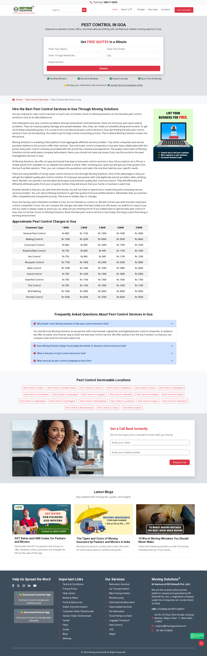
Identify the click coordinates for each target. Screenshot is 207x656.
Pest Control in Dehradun (175, 401)
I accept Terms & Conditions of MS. (126, 85)
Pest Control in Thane (108, 407)
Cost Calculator (184, 10)
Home (115, 9)
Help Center (69, 593)
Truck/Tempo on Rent (120, 615)
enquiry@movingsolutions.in (171, 626)
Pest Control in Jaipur (148, 401)
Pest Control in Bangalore (171, 387)
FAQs (65, 624)
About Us (125, 9)
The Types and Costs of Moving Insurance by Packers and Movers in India (103, 540)
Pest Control (115, 624)
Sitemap (67, 638)
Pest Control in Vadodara (119, 387)
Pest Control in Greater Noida (61, 387)
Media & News (70, 597)
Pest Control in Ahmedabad (93, 401)
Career (66, 620)
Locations (165, 9)
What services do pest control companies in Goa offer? (64, 360)
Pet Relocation (116, 611)
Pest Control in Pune (145, 387)
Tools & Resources (72, 602)
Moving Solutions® (97, 652)
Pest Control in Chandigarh (62, 401)
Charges (141, 9)
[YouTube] (34, 586)
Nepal (112, 633)
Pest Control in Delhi (33, 387)
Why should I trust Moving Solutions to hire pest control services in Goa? (73, 323)
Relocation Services (119, 584)
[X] (18, 586)
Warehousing (116, 597)
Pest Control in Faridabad (36, 394)
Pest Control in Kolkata (147, 394)
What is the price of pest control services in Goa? (61, 353)
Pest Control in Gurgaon (93, 394)
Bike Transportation (119, 593)
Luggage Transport (119, 620)
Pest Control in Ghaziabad (65, 394)
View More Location (132, 407)
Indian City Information (75, 606)
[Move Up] (201, 643)
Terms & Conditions (73, 584)
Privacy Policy (70, 588)
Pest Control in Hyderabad (32, 401)
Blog (65, 633)
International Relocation (122, 602)
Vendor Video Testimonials (77, 615)
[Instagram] (24, 586)
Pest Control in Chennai (91, 387)
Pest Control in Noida (173, 394)
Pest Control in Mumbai (121, 394)
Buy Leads (153, 9)
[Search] (84, 10)
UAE (111, 629)
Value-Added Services (120, 606)
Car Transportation (119, 588)
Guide (66, 629)
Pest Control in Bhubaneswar (79, 407)
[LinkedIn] (29, 586)
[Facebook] (13, 586)
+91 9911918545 (164, 630)
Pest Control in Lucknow (122, 401)
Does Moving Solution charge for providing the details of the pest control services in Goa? (81, 346)
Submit (103, 68)
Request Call (179, 462)
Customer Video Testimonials (78, 611)
